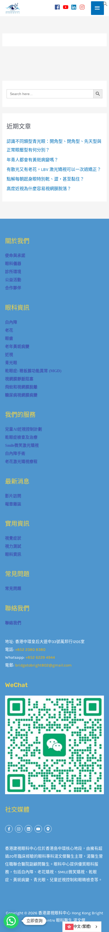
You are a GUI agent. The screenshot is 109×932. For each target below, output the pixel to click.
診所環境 (13, 272)
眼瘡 (9, 338)
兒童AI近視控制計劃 (23, 429)
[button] (105, 4)
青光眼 (11, 363)
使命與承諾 (15, 255)
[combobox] (81, 926)
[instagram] (83, 7)
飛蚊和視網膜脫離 (21, 387)
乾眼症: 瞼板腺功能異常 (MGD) (33, 371)
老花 (9, 330)
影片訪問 (13, 496)
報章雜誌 (13, 504)
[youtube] (66, 7)
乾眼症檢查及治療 (21, 437)
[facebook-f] (9, 829)
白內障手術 (15, 453)
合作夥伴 (13, 288)
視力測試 (13, 546)
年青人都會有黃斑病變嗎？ (32, 159)
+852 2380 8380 (30, 649)
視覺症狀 (13, 538)
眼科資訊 (13, 554)
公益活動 (13, 280)
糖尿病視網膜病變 (21, 395)
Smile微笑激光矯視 (22, 445)
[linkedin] (74, 7)
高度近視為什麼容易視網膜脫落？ (39, 188)
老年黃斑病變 (17, 346)
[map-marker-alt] (48, 829)
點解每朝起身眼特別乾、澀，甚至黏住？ (45, 179)
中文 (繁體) (82, 926)
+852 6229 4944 (40, 657)
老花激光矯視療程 (21, 461)
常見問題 (13, 588)
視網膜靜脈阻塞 (19, 379)
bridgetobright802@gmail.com (43, 665)
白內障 (11, 322)
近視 (9, 354)
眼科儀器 (13, 263)
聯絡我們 (13, 623)
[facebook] (58, 7)
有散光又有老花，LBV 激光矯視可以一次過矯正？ (54, 169)
